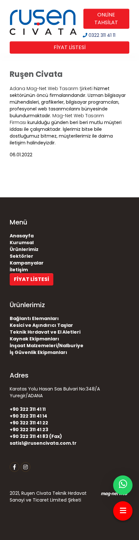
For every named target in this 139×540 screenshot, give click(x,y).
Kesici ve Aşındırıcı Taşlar (41, 325)
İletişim (19, 269)
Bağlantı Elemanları (34, 318)
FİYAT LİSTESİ (70, 47)
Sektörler (21, 256)
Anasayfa (22, 236)
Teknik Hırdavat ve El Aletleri (45, 332)
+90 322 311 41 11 (28, 409)
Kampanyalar (27, 263)
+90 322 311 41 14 (28, 416)
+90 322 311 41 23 (29, 429)
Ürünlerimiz (24, 249)
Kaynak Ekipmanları (34, 339)
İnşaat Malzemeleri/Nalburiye (46, 345)
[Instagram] (25, 467)
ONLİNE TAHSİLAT (106, 18)
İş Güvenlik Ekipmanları (38, 352)
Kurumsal (22, 242)
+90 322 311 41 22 (29, 423)
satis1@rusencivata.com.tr (43, 443)
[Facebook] (14, 467)
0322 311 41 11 (101, 35)
